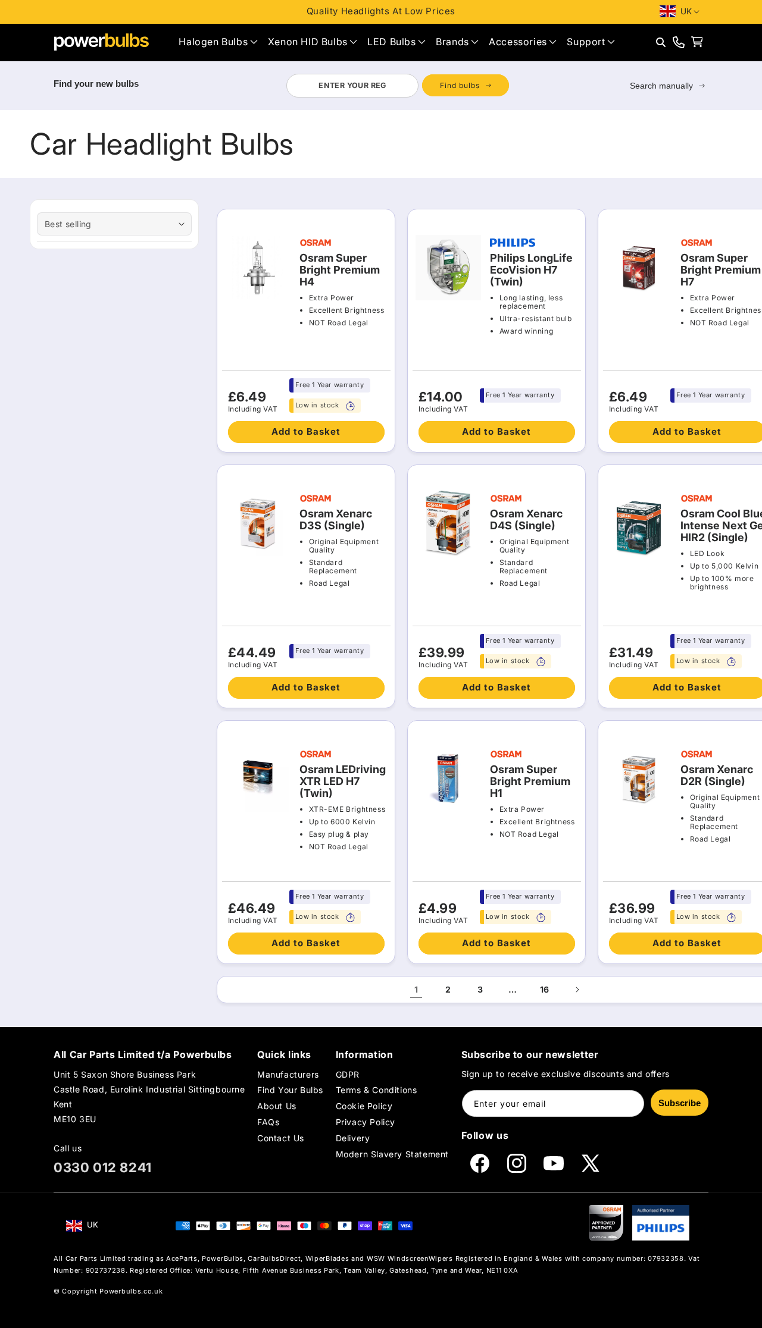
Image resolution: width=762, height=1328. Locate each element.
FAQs (268, 1122)
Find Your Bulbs (290, 1090)
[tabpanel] (397, 85)
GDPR (348, 1074)
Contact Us (280, 1139)
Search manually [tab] (661, 85)
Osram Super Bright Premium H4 (339, 270)
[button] (218, 42)
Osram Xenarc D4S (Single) (526, 520)
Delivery (353, 1139)
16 (544, 989)
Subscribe (679, 1103)
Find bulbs (460, 85)
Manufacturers (288, 1074)
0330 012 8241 (103, 1167)
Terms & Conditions (376, 1090)
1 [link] (416, 989)
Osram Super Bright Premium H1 (530, 781)
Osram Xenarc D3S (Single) (335, 520)
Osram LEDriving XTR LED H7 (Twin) (342, 781)
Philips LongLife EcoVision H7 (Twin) (531, 270)
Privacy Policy (365, 1122)
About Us (276, 1106)
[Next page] (577, 990)
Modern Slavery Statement (392, 1155)
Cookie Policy (364, 1106)
